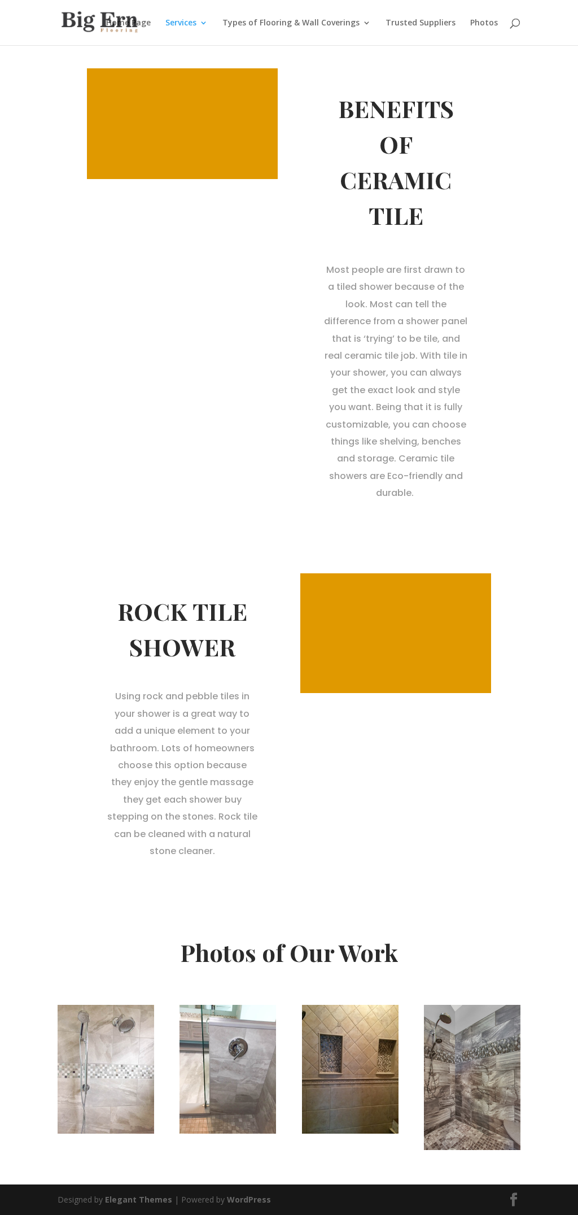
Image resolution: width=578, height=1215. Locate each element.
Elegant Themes (138, 1199)
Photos (484, 23)
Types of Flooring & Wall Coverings (291, 23)
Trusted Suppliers (421, 23)
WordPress (249, 1199)
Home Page (128, 23)
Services (180, 23)
